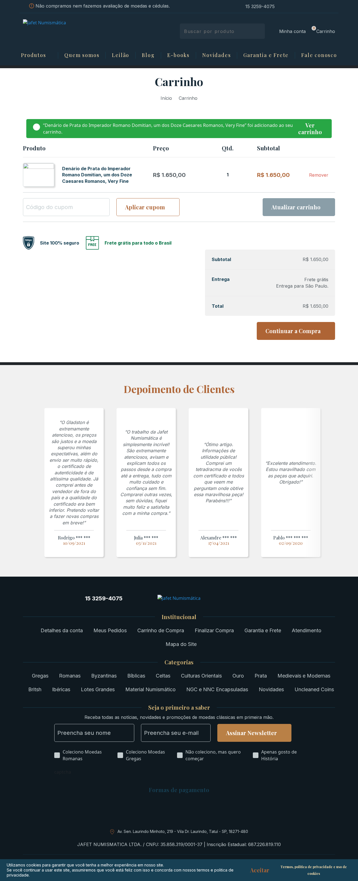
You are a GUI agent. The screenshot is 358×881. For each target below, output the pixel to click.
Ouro (238, 676)
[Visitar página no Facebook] (293, 6)
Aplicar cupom (145, 207)
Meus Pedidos (110, 630)
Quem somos (81, 55)
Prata (261, 676)
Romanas (70, 676)
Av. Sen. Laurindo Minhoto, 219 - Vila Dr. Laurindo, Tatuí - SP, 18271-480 (182, 831)
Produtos (33, 55)
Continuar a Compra (293, 331)
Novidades (216, 55)
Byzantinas (104, 676)
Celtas (163, 676)
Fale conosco (319, 55)
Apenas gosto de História (279, 755)
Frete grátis (316, 279)
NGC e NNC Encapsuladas (217, 689)
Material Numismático (150, 689)
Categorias (179, 662)
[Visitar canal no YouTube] (313, 6)
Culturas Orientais (201, 676)
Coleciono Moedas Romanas (82, 755)
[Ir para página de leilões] (333, 6)
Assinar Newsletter (251, 732)
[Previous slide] (27, 483)
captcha (62, 772)
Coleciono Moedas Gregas (145, 755)
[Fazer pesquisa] (258, 31)
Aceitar (259, 870)
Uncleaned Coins (314, 689)
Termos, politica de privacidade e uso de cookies (314, 870)
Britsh (34, 689)
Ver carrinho (310, 128)
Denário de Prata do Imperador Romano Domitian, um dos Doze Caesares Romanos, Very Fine (97, 175)
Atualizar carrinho (296, 207)
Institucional (179, 617)
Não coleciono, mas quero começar (213, 755)
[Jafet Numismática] (59, 31)
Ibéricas (61, 689)
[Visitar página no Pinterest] (303, 6)
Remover (318, 175)
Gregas (40, 676)
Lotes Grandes (98, 689)
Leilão (120, 55)
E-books (178, 55)
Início (166, 98)
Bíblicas (136, 676)
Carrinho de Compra (160, 630)
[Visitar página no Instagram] (283, 6)
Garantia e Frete (266, 55)
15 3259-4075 (260, 6)
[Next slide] (330, 483)
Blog (148, 55)
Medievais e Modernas (303, 676)
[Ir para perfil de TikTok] (323, 6)
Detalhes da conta (62, 630)
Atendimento (306, 630)
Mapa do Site (181, 644)
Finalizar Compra (214, 630)
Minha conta (292, 31)
